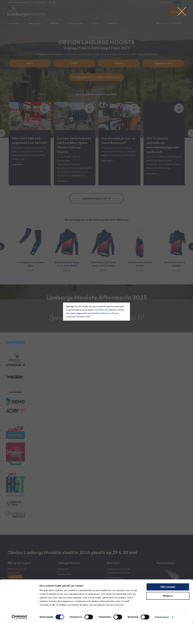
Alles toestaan (167, 587)
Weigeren (168, 595)
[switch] (88, 617)
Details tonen (162, 617)
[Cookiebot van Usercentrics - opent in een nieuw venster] (19, 617)
